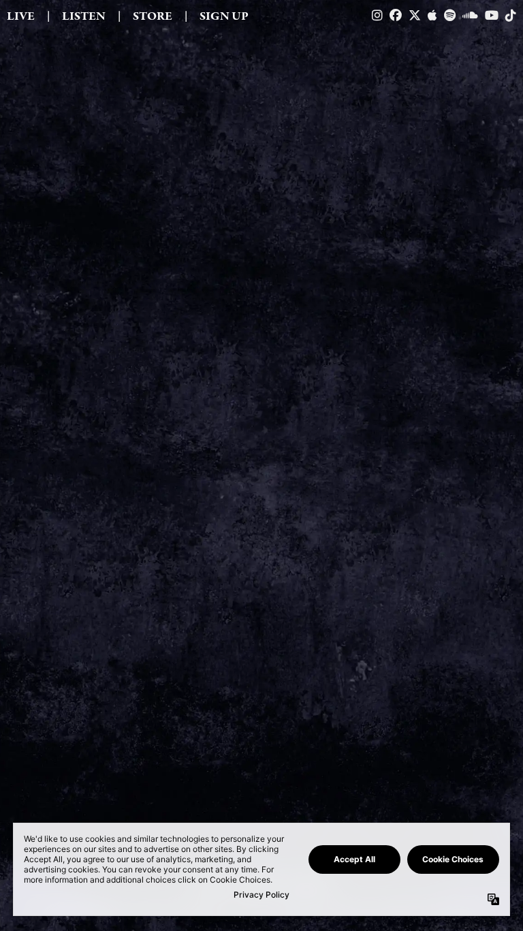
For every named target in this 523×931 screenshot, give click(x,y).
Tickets (256, 821)
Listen (84, 16)
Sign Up (224, 16)
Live (21, 16)
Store (152, 16)
